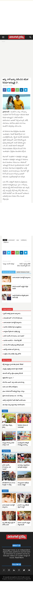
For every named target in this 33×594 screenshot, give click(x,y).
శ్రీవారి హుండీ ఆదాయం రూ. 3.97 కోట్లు (13, 395)
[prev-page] (3, 304)
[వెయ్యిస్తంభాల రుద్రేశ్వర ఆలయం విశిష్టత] (24, 476)
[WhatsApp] (17, 90)
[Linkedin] (21, 90)
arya (17, 240)
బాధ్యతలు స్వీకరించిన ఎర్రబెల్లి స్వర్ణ (12, 331)
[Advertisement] (16, 17)
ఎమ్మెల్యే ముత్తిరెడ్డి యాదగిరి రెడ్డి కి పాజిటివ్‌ (13, 368)
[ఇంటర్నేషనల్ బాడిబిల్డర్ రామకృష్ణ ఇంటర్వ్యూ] (24, 436)
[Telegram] (25, 90)
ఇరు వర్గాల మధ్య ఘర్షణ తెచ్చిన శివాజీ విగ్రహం (14, 404)
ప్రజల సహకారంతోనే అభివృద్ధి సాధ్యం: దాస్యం (14, 391)
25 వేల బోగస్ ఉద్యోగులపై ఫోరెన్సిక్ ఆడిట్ (14, 344)
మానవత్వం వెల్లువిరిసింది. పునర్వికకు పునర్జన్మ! (24, 466)
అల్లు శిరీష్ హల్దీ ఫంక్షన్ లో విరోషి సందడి (8, 523)
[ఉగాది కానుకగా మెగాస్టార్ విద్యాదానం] (6, 279)
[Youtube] (29, 570)
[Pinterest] (13, 90)
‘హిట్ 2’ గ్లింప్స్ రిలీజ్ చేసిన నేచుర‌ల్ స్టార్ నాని (23, 265)
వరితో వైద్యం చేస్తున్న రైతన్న (7, 426)
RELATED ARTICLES (8, 272)
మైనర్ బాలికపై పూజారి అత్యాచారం (12, 313)
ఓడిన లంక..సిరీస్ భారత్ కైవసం (10, 386)
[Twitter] (9, 90)
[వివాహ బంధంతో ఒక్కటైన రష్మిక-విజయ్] (6, 288)
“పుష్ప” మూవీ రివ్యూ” (8, 264)
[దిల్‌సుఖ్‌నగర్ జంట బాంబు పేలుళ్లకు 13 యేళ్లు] (9, 476)
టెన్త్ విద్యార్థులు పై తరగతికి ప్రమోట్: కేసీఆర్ (13, 364)
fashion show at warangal (23, 426)
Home (3, 41)
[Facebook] (4, 90)
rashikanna (23, 240)
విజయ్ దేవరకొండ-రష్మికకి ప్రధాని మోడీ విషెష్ (20, 296)
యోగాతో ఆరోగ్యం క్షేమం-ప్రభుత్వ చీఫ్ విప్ (13, 373)
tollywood (6, 242)
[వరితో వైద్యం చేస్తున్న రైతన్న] (9, 418)
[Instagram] (9, 570)
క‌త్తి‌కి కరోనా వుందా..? (8, 377)
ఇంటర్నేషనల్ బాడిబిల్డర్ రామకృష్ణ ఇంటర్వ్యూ (23, 443)
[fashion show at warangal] (24, 418)
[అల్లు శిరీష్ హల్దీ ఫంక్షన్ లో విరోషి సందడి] (9, 516)
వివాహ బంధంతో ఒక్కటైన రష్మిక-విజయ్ (20, 287)
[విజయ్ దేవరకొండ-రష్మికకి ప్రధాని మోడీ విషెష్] (6, 297)
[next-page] (6, 304)
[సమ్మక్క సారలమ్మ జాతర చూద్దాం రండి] (9, 436)
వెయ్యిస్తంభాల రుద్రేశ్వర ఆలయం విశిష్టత (23, 483)
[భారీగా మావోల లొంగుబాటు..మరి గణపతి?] (9, 458)
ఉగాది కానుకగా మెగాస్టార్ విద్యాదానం (21, 277)
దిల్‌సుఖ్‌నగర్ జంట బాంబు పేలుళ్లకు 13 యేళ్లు (8, 483)
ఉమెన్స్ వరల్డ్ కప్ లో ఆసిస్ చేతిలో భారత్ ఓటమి (14, 400)
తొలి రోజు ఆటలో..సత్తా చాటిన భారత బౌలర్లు (13, 382)
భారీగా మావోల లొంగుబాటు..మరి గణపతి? (14, 335)
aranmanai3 (11, 240)
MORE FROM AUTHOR (23, 272)
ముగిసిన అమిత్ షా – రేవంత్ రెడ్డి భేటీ (13, 340)
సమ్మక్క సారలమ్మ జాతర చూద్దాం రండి (8, 443)
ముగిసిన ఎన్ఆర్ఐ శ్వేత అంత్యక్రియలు (13, 327)
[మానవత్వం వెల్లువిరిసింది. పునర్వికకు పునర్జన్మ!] (24, 458)
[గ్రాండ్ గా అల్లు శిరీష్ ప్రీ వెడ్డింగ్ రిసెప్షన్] (24, 498)
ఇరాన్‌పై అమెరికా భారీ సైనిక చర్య (11, 349)
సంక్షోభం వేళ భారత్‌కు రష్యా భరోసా (12, 353)
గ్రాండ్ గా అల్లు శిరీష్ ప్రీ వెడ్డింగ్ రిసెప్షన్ (23, 506)
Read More (19, 557)
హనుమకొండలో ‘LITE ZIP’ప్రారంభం (13, 318)
